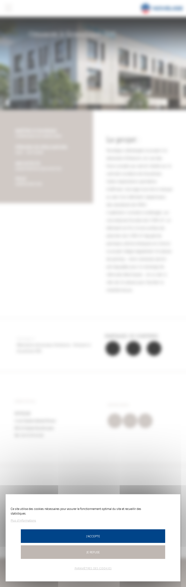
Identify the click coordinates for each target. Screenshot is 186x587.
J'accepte (93, 536)
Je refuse (93, 552)
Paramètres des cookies (93, 568)
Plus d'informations (23, 520)
